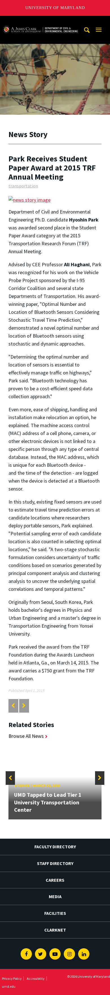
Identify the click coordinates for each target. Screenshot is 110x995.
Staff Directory (55, 863)
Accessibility (36, 978)
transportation (23, 186)
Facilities (55, 913)
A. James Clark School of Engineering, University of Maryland (40, 21)
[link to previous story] (13, 705)
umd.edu (9, 986)
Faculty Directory (55, 846)
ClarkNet (55, 930)
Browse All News (26, 736)
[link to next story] (24, 705)
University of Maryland (55, 8)
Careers (55, 880)
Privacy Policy (12, 978)
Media (55, 896)
